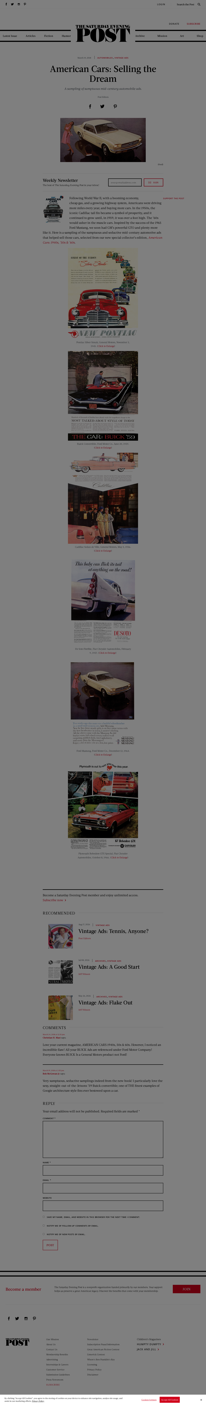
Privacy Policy (38, 1401)
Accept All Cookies (169, 1400)
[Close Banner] (201, 1400)
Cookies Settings (149, 1400)
